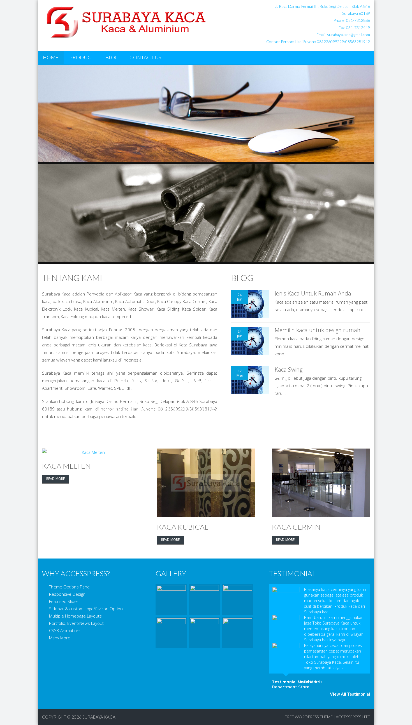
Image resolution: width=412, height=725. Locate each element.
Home (51, 57)
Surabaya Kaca (98, 716)
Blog (112, 57)
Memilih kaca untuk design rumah (317, 330)
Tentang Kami (72, 278)
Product (82, 57)
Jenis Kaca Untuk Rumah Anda (313, 293)
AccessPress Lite (353, 716)
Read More (55, 478)
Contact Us (145, 57)
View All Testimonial (350, 693)
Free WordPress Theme (309, 716)
